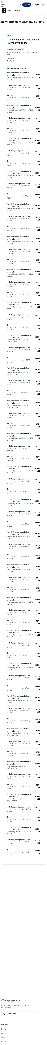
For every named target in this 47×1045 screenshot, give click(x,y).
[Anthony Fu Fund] (4, 10)
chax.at (12, 52)
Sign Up (27, 4)
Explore (4, 1033)
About (3, 1037)
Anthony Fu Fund (14, 10)
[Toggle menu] (43, 4)
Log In (36, 4)
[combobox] (19, 1014)
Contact (4, 1041)
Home (3, 1029)
